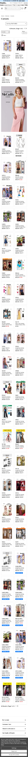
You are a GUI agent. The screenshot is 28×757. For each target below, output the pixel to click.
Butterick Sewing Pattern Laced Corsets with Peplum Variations (20, 151)
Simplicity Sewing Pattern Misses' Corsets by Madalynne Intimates (7, 177)
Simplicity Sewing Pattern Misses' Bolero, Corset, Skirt (20, 520)
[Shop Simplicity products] (2, 5)
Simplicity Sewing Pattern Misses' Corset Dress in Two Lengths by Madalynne (7, 202)
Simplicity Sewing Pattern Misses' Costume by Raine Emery (6, 226)
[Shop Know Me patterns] (18, 5)
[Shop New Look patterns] (22, 5)
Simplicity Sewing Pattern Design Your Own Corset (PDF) (7, 595)
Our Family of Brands (8, 733)
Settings (14, 748)
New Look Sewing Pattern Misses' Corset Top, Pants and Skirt (6, 423)
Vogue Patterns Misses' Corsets (6, 80)
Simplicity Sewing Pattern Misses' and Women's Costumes (20, 422)
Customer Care (6, 724)
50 (23, 33)
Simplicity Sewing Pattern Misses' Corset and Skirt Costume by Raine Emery (19, 251)
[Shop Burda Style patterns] (26, 5)
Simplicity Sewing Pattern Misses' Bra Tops (7, 374)
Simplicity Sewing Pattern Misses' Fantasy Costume (6, 520)
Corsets (12, 16)
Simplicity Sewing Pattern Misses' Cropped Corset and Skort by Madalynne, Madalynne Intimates (7, 56)
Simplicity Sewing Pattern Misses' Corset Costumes (19, 349)
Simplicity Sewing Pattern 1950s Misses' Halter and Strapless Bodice (20, 202)
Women (7, 16)
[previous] (24, 28)
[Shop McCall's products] (6, 5)
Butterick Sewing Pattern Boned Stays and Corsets (20, 80)
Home (2, 16)
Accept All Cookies (14, 754)
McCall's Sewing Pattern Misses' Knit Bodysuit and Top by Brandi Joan (7, 324)
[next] (26, 28)
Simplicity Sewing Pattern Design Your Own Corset (20, 226)
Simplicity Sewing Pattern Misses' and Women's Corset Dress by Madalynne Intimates (7, 151)
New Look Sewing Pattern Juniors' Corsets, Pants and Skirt (6, 251)
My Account (5, 720)
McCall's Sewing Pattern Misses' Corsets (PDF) (19, 621)
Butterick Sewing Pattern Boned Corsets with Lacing (7, 398)
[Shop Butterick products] (10, 5)
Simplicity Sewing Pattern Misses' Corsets (19, 300)
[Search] (6, 9)
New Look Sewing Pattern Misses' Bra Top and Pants (20, 324)
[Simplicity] (3, 3)
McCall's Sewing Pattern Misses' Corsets (19, 177)
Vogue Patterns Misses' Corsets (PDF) (6, 674)
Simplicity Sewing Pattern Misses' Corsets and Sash (19, 374)
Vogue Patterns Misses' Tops (19, 56)
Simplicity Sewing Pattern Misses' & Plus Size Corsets (19, 398)
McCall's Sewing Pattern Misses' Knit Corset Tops (20, 275)
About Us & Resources (8, 729)
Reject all (14, 751)
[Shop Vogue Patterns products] (14, 5)
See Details (26, 2)
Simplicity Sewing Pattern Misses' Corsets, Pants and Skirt (6, 300)
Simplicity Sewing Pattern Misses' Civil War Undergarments (20, 545)
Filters (4, 35)
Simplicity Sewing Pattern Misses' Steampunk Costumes (7, 275)
